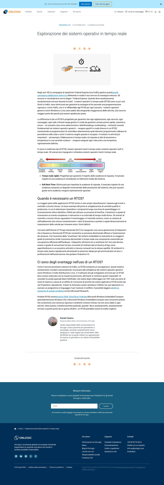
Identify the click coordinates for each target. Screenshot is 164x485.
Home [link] (15, 429)
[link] (12, 12)
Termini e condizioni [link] (56, 467)
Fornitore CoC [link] (87, 457)
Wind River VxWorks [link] (78, 296)
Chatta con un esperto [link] (136, 445)
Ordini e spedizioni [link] (112, 448)
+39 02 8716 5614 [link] (134, 442)
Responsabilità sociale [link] (91, 454)
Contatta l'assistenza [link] (113, 442)
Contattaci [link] (131, 451)
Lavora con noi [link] (88, 451)
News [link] (84, 445)
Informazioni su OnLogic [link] (91, 442)
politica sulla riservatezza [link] (37, 467)
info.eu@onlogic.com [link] (135, 448)
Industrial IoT (65, 25)
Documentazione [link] (111, 445)
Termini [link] (69, 412)
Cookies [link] (69, 467)
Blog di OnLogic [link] (88, 448)
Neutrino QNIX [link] (61, 296)
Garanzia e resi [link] (110, 451)
